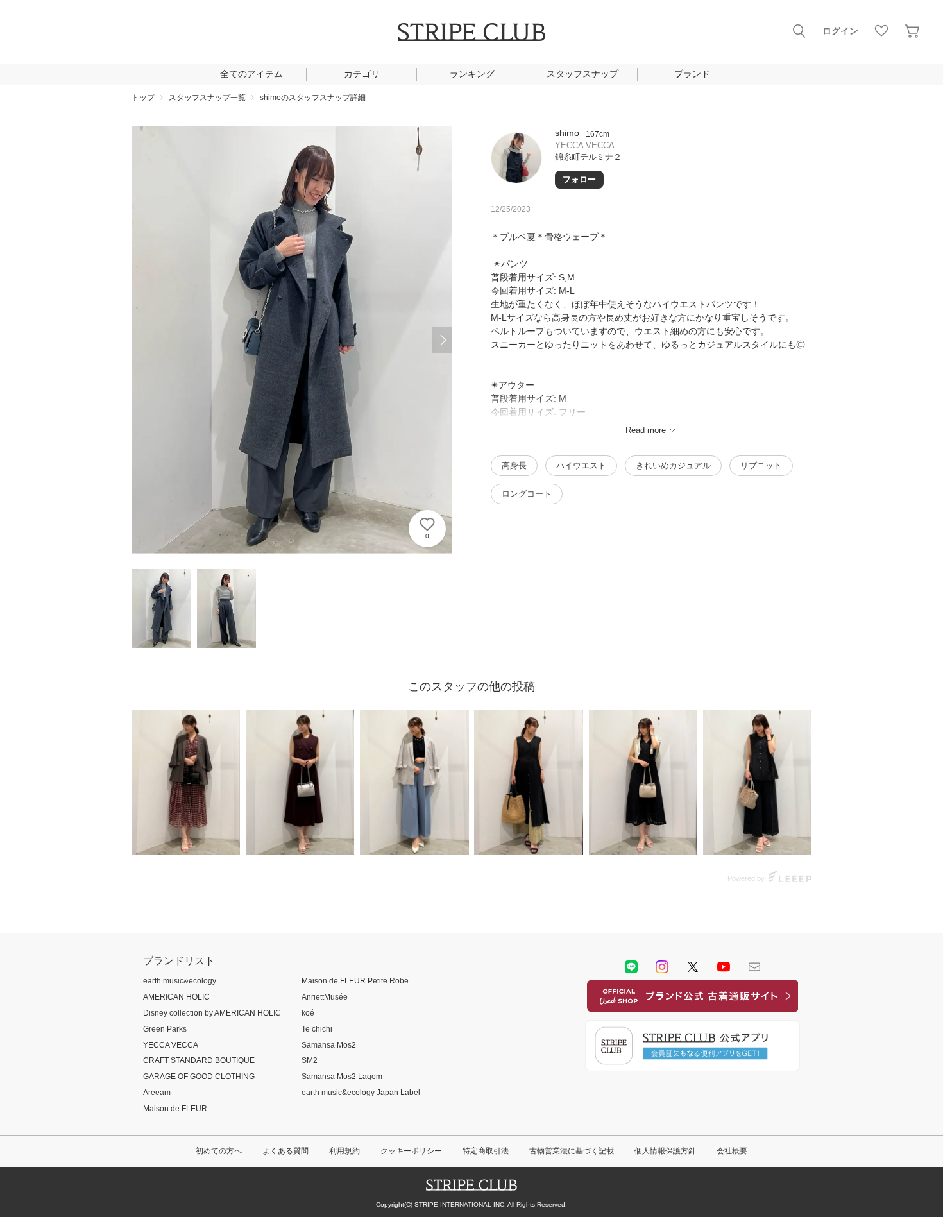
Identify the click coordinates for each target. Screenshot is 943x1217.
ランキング (472, 74)
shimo (567, 133)
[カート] (912, 30)
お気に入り (881, 30)
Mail (754, 967)
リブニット (761, 465)
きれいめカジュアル (673, 465)
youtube (723, 967)
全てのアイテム (251, 74)
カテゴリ (362, 74)
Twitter (693, 967)
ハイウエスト (581, 465)
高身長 (514, 465)
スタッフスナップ (582, 74)
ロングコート (527, 493)
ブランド (692, 74)
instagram (662, 967)
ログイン (840, 31)
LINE (631, 967)
